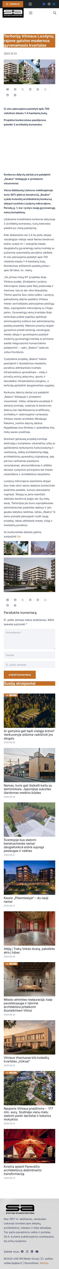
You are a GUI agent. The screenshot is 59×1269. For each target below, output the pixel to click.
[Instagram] (48, 4)
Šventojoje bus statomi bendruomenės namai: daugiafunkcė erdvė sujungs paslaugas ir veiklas (24, 845)
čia (18, 536)
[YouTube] (37, 1251)
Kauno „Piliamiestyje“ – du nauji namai (26, 899)
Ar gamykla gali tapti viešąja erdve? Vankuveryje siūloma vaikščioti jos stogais (29, 734)
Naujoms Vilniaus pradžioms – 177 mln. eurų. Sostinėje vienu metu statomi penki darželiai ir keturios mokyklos (28, 1114)
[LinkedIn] (53, 4)
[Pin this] (38, 89)
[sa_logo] (13, 13)
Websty (44, 1263)
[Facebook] (43, 4)
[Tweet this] (22, 89)
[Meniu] (30, 4)
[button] (54, 13)
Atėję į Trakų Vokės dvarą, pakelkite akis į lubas (29, 950)
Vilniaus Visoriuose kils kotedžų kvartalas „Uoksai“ (26, 1059)
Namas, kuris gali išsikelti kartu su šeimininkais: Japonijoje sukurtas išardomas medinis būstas (28, 789)
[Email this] (7, 89)
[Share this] (15, 89)
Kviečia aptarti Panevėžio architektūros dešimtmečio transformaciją (23, 1170)
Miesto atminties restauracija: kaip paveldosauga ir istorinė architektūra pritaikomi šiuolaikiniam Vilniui (28, 1005)
